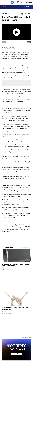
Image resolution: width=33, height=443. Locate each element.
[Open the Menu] (2, 2)
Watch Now (28, 2)
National (5, 13)
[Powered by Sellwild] (29, 337)
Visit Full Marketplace (26, 247)
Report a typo (6, 236)
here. (10, 231)
